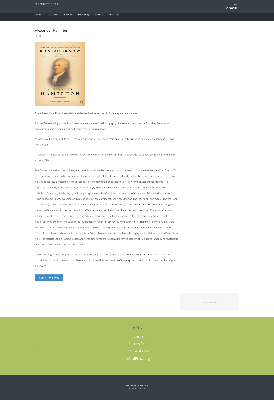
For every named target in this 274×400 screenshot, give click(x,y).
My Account (231, 8)
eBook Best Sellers (46, 4)
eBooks (39, 14)
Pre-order (68, 14)
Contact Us (113, 14)
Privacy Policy (83, 14)
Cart (235, 4)
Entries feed (138, 343)
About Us (99, 14)
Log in (138, 336)
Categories (53, 14)
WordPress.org (138, 358)
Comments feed (138, 351)
